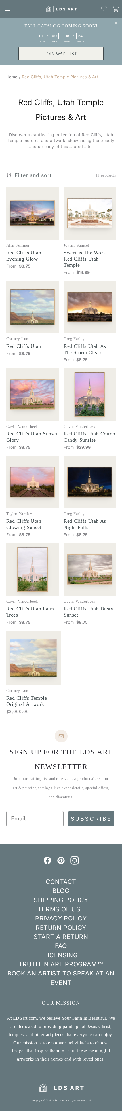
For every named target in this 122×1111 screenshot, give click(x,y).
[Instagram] (74, 863)
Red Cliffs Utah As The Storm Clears (85, 349)
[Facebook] (47, 863)
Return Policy (61, 927)
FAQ (61, 945)
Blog (60, 890)
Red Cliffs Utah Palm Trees (30, 612)
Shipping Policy (61, 899)
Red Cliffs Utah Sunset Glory (32, 437)
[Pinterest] (61, 863)
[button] (7, 9)
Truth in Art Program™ (61, 964)
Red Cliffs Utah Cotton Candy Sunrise (89, 437)
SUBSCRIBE (91, 819)
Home (12, 76)
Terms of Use (61, 909)
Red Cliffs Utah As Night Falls (85, 524)
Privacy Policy (61, 918)
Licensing (61, 955)
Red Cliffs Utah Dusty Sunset (88, 612)
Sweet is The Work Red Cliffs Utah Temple (85, 259)
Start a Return (61, 936)
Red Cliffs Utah (23, 346)
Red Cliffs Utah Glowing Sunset (23, 524)
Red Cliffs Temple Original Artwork (26, 701)
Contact (61, 881)
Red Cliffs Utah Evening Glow (23, 256)
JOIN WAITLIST (61, 53)
